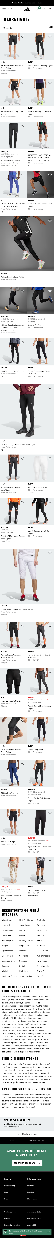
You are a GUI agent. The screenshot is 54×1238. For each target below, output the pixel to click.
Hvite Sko (23, 951)
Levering (7, 1179)
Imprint (7, 1192)
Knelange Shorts (9, 976)
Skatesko (41, 925)
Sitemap (30, 1186)
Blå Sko (22, 930)
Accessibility (32, 1225)
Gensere (5, 966)
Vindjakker (6, 971)
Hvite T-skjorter (26, 920)
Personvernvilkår (34, 1218)
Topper (5, 946)
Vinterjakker (42, 930)
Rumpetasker (8, 930)
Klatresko (41, 946)
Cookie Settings (10, 1212)
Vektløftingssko (43, 956)
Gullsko (22, 936)
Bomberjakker (8, 941)
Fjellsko (40, 936)
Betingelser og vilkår (12, 1225)
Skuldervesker (25, 976)
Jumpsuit (6, 925)
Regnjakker (24, 946)
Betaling (30, 1192)
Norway (31, 1234)
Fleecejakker (42, 951)
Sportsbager (7, 951)
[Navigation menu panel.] (4, 9)
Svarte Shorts (42, 971)
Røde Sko (23, 971)
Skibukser (23, 966)
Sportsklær (24, 956)
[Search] (44, 9)
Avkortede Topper (6, 936)
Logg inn (13, 1140)
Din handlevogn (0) (36, 1140)
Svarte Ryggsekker (42, 941)
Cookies (7, 1218)
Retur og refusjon (34, 1179)
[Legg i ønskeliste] (23, 37)
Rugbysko (41, 920)
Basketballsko (43, 966)
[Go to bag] (50, 9)
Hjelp (6, 1199)
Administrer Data (34, 1212)
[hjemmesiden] (27, 10)
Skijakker (23, 961)
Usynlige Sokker (26, 941)
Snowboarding (8, 961)
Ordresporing (9, 1186)
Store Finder (32, 1199)
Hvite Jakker (42, 961)
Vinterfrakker (8, 920)
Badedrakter (7, 956)
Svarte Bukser (25, 925)
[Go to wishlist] (10, 9)
